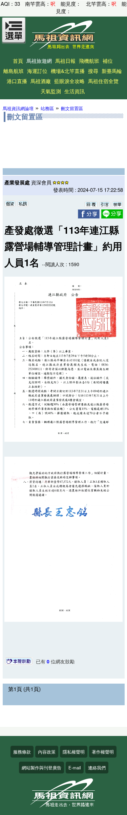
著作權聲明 (103, 751)
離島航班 (13, 70)
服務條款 (22, 751)
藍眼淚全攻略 (69, 80)
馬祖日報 (65, 60)
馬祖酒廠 (40, 80)
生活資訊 (74, 91)
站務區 (47, 108)
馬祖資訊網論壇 (18, 108)
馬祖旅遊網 (39, 60)
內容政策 (47, 751)
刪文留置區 (72, 108)
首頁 (18, 60)
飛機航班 (89, 60)
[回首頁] (64, 47)
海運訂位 (37, 70)
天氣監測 (51, 91)
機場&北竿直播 (68, 70)
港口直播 (17, 80)
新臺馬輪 (112, 70)
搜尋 (93, 70)
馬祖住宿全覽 (103, 80)
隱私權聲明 (74, 751)
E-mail (74, 767)
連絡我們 (97, 767)
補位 (108, 60)
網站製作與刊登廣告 (41, 767)
